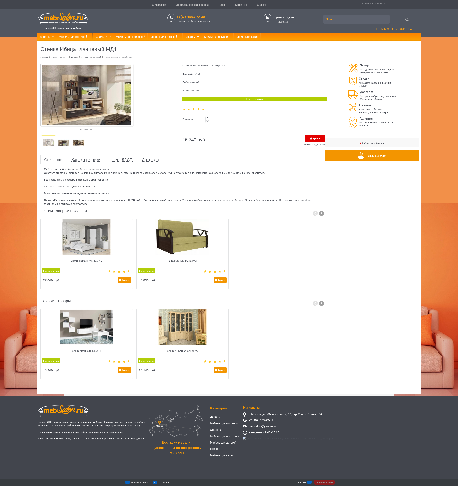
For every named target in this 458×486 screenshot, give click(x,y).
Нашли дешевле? (376, 155)
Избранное (163, 482)
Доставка (150, 159)
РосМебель (203, 65)
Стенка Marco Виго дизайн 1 (86, 350)
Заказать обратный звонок (194, 21)
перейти (283, 21)
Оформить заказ (324, 482)
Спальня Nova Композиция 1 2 (86, 260)
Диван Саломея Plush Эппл (183, 260)
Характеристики (85, 159)
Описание (53, 159)
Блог (222, 4)
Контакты (241, 4)
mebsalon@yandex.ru (263, 426)
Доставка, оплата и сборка (192, 4)
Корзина (302, 482)
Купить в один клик (314, 144)
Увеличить (88, 129)
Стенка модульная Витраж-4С (182, 350)
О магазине (159, 4)
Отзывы (262, 4)
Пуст (382, 3)
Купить (316, 138)
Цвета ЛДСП (121, 159)
